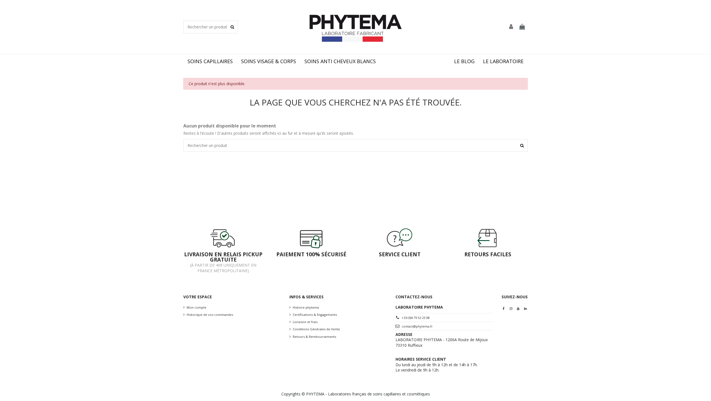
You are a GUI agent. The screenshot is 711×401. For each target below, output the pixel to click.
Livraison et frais (305, 322)
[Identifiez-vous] (511, 27)
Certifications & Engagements (315, 315)
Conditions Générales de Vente (316, 329)
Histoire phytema (306, 307)
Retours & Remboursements (314, 336)
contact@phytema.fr (417, 326)
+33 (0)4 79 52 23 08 (415, 318)
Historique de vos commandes (210, 315)
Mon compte (196, 307)
